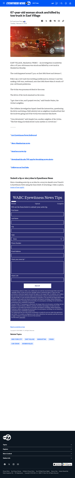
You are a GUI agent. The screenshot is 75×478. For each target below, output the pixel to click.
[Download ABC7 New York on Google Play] (67, 464)
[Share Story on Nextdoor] (54, 21)
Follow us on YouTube (20, 167)
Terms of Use (54, 471)
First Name (14, 210)
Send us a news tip (18, 151)
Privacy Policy (6, 471)
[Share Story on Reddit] (50, 21)
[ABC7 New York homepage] (18, 3)
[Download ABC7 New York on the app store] (57, 464)
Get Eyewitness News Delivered (24, 135)
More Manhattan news (20, 143)
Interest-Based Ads (63, 471)
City (12, 226)
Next (37, 286)
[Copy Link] (63, 21)
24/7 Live (35, 3)
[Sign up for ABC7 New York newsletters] (18, 464)
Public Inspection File (8, 473)
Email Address (16, 251)
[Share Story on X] (46, 21)
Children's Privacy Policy (28, 471)
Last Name (14, 218)
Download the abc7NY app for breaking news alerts (32, 159)
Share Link (14, 276)
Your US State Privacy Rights (43, 471)
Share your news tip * (18, 259)
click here (22, 317)
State (13, 235)
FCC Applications (19, 473)
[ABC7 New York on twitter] (9, 464)
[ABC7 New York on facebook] (5, 464)
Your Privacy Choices (16, 471)
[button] (4, 3)
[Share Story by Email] (58, 21)
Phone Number (16, 243)
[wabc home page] (7, 437)
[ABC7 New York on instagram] (13, 464)
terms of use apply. (17, 187)
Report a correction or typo (17, 327)
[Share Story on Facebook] (42, 21)
